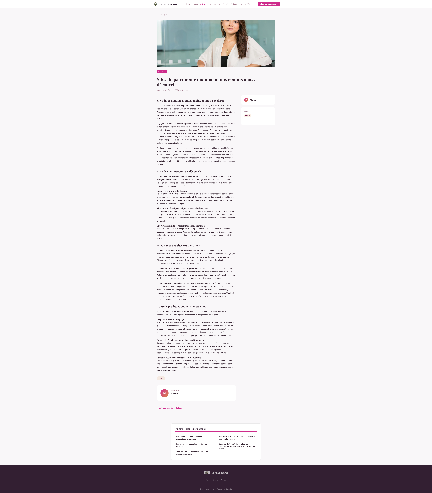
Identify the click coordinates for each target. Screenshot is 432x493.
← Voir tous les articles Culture (169, 408)
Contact (223, 480)
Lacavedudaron (169, 4)
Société (247, 4)
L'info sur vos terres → (269, 4)
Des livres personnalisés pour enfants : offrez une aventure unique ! (237, 437)
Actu (196, 4)
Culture (203, 4)
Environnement (236, 4)
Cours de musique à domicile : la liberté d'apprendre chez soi (192, 452)
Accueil (188, 4)
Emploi (225, 4)
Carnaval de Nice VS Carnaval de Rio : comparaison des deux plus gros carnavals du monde (237, 446)
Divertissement (214, 4)
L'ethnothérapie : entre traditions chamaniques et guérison (189, 437)
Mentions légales (212, 480)
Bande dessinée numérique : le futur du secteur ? (191, 445)
